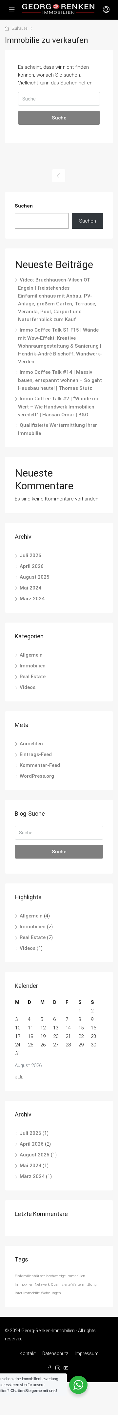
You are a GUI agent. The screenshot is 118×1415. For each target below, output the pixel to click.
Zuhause (19, 28)
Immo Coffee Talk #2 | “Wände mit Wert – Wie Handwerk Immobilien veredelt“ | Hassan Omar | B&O (59, 407)
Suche (59, 118)
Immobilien (33, 666)
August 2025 (34, 577)
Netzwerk (42, 1284)
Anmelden (31, 744)
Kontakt (28, 1353)
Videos (27, 687)
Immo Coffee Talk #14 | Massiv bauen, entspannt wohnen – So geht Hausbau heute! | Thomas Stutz (60, 380)
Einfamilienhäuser (30, 1276)
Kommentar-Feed (40, 765)
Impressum (87, 1353)
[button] (12, 1403)
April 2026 (32, 566)
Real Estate (33, 677)
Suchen (24, 206)
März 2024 (32, 599)
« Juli (20, 1077)
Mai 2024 (30, 588)
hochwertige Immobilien (65, 1276)
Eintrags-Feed (36, 754)
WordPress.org (37, 776)
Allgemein (31, 655)
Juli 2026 (30, 555)
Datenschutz (55, 1353)
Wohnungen (51, 1293)
